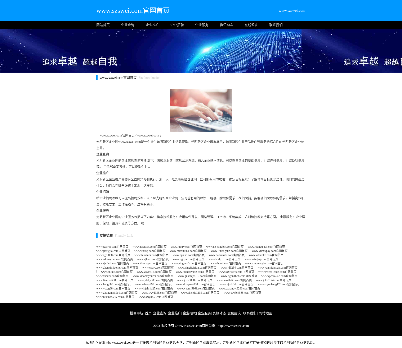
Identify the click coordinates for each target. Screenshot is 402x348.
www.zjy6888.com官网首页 (113, 255)
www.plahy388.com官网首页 (155, 280)
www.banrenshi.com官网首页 (227, 255)
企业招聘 (177, 25)
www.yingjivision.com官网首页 (197, 267)
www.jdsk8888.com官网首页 (194, 280)
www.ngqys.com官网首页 (188, 259)
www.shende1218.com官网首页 (200, 292)
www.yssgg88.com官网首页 (113, 288)
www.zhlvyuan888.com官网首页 (195, 284)
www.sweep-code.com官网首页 (277, 271)
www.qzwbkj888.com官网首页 (242, 292)
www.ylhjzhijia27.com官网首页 (153, 288)
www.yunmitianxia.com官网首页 (278, 267)
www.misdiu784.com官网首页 (188, 250)
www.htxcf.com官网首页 (225, 263)
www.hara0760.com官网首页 (234, 280)
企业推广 (152, 25)
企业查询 (127, 25)
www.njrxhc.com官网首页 (189, 255)
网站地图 (265, 313)
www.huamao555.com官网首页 (115, 296)
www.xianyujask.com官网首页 (266, 246)
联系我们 (276, 25)
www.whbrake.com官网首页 (266, 255)
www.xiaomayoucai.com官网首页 (153, 276)
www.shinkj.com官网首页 (117, 271)
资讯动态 (226, 25)
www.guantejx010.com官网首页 (197, 276)
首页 (148, 313)
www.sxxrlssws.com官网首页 (236, 271)
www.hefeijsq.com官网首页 (261, 259)
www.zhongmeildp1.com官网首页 (117, 292)
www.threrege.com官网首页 (150, 263)
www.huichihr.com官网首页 (151, 255)
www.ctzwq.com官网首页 (158, 267)
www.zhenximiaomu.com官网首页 (117, 267)
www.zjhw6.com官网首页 (153, 259)
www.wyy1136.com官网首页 (159, 292)
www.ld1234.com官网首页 (237, 267)
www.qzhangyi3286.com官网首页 (239, 288)
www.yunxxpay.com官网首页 (270, 250)
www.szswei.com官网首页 (112, 246)
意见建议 (234, 313)
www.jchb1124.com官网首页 (273, 280)
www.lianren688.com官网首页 (114, 280)
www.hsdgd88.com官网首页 (113, 284)
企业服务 (202, 25)
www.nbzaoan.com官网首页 (150, 246)
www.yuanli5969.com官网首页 (196, 288)
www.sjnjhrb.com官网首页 (112, 263)
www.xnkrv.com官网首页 (186, 246)
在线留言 (251, 25)
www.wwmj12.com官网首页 (154, 271)
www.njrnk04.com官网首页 (236, 284)
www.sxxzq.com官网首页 (150, 250)
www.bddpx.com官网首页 (224, 259)
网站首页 (103, 25)
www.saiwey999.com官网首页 (153, 284)
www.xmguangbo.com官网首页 (264, 263)
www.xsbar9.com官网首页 (112, 276)
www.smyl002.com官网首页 (156, 296)
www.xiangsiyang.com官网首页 (195, 271)
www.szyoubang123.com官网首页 (278, 284)
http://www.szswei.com (233, 326)
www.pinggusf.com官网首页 (188, 263)
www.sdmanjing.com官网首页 (114, 259)
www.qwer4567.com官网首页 (279, 276)
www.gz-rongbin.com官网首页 (225, 246)
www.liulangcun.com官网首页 (229, 250)
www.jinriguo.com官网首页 (113, 250)
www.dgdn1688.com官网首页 (239, 276)
